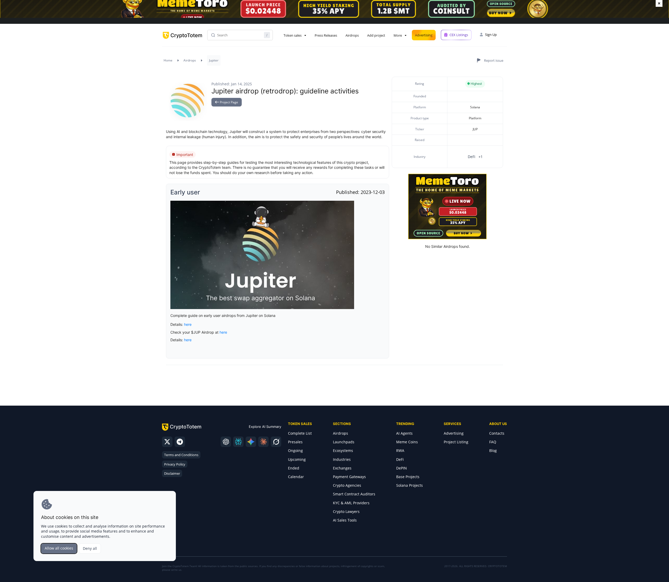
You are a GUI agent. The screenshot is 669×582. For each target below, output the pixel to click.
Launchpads (343, 441)
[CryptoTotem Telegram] (180, 441)
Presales (295, 441)
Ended (293, 468)
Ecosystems (343, 450)
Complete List (300, 433)
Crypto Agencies (347, 485)
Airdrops (352, 35)
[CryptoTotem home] (182, 39)
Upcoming (297, 459)
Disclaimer (172, 473)
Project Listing (456, 441)
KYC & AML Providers (351, 502)
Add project (376, 35)
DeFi (400, 459)
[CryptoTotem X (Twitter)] (167, 441)
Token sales (293, 35)
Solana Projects (409, 485)
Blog (493, 450)
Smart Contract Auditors (354, 493)
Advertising (423, 35)
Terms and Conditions (181, 454)
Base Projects (407, 476)
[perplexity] (238, 441)
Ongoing (295, 450)
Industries (342, 459)
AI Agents (404, 433)
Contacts (496, 433)
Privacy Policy (174, 464)
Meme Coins (407, 441)
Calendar (296, 476)
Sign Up (491, 34)
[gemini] (251, 441)
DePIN (401, 468)
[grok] (276, 441)
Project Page (228, 102)
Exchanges (342, 468)
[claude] (263, 441)
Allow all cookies (59, 548)
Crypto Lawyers (346, 511)
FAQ (492, 441)
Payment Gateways (349, 476)
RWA (400, 450)
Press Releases (326, 35)
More (398, 35)
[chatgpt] (226, 441)
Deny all (90, 548)
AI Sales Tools (345, 520)
